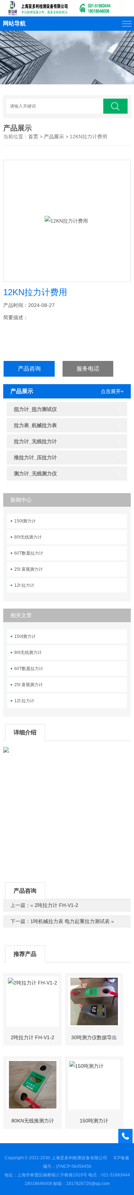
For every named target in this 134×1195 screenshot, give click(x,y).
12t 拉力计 (24, 585)
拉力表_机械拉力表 (35, 425)
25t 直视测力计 (28, 569)
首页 (33, 136)
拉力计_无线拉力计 (35, 441)
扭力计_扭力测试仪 (35, 409)
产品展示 (17, 128)
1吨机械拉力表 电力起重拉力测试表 (70, 921)
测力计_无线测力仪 (35, 473)
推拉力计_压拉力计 (35, 457)
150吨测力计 (94, 1121)
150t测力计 (25, 521)
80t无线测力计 (28, 537)
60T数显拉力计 (28, 553)
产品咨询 (29, 369)
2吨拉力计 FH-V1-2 (56, 905)
